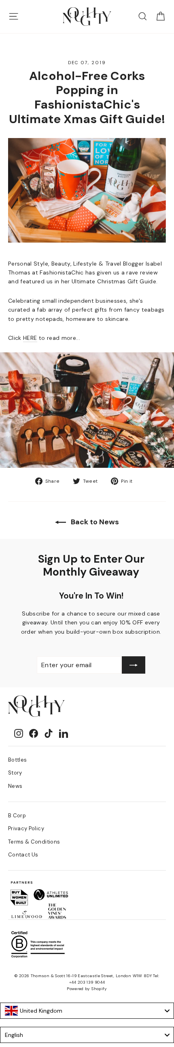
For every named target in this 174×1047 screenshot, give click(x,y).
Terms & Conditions (34, 841)
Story (15, 772)
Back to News (94, 522)
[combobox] (87, 1011)
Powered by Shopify (87, 988)
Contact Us (23, 854)
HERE (30, 337)
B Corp (17, 815)
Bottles (17, 759)
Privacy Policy (26, 828)
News (15, 786)
